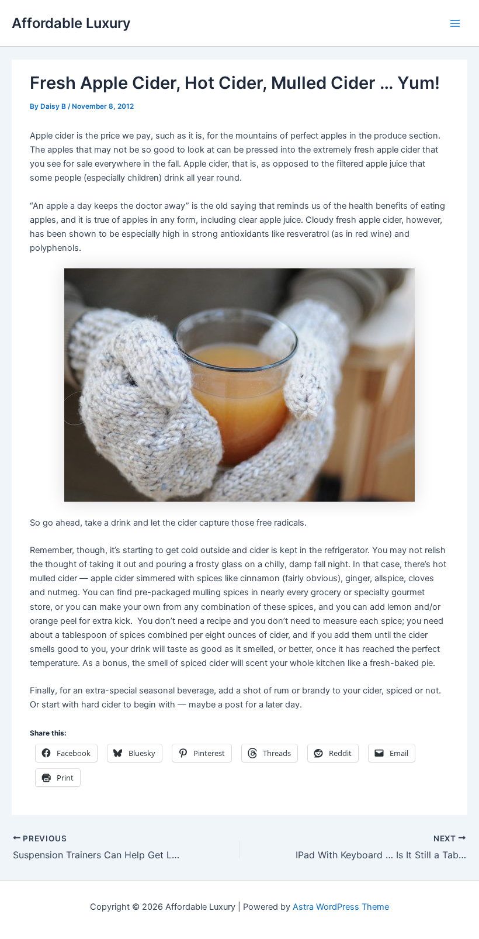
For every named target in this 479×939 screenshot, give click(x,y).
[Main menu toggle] (455, 23)
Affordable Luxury (71, 23)
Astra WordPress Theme (341, 907)
